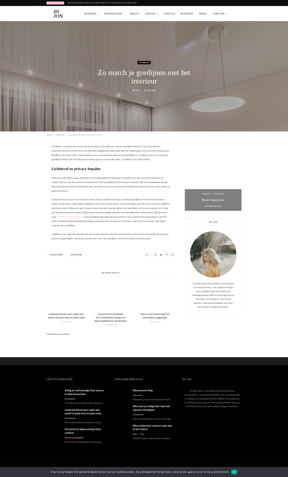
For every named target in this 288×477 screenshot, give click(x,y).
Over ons (219, 13)
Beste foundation (213, 200)
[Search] (239, 13)
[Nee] (284, 472)
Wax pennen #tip (143, 390)
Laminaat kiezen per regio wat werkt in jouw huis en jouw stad (102, 3)
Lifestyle (169, 13)
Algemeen (90, 13)
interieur (76, 255)
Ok (234, 472)
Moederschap (113, 13)
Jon (138, 90)
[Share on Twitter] (30, 166)
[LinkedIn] (30, 183)
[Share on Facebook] (30, 157)
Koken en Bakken (74, 438)
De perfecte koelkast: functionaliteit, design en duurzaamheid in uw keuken (110, 317)
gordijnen (56, 255)
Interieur (187, 13)
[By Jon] (59, 13)
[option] (213, 177)
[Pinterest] (30, 174)
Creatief (150, 13)
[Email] (30, 191)
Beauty (134, 13)
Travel (202, 13)
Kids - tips (138, 434)
